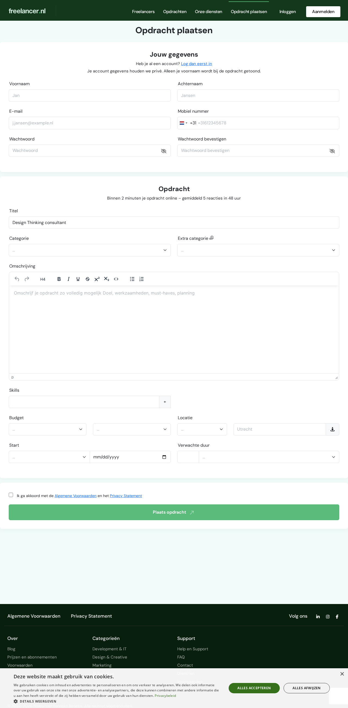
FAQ (181, 657)
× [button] (342, 674)
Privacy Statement (126, 495)
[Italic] (68, 279)
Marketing (101, 665)
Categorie (19, 238)
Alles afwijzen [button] (307, 688)
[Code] (116, 279)
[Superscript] (97, 279)
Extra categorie (193, 238)
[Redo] (26, 279)
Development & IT (109, 649)
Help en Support (192, 649)
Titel (13, 211)
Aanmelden (323, 11)
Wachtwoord (22, 139)
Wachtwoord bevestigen (202, 139)
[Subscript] (106, 279)
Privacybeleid (165, 695)
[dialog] (174, 688)
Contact (185, 665)
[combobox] (187, 123)
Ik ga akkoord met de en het (79, 495)
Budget (16, 418)
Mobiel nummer (193, 111)
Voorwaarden (20, 665)
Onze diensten (208, 11)
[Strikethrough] (87, 279)
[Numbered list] (141, 279)
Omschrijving (22, 266)
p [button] (12, 377)
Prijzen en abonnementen (32, 657)
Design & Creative (109, 657)
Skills (14, 390)
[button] (117, 701)
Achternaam (190, 84)
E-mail (16, 111)
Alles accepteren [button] (254, 688)
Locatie (185, 418)
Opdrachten (174, 11)
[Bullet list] (132, 279)
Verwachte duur (194, 445)
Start (14, 445)
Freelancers (143, 11)
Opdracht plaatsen (249, 11)
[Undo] (17, 279)
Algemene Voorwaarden (76, 495)
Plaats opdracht (169, 512)
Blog (11, 649)
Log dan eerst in (196, 63)
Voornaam (19, 84)
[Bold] (59, 279)
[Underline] (78, 279)
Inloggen (287, 11)
